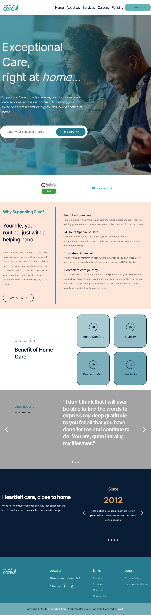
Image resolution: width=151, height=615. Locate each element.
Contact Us (99, 596)
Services (98, 584)
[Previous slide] (6, 429)
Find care (68, 131)
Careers (97, 590)
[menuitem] (59, 7)
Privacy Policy (132, 578)
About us (98, 578)
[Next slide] (144, 429)
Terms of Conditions (136, 584)
